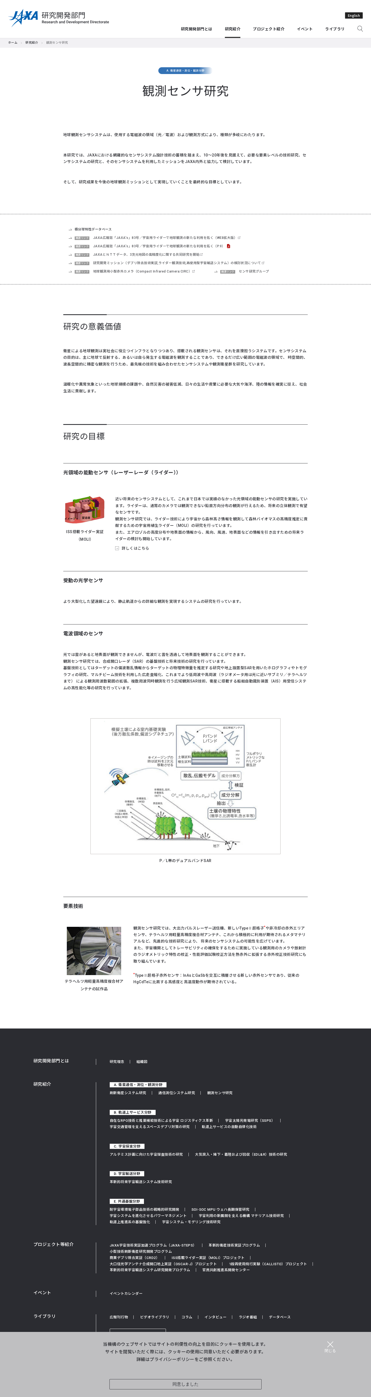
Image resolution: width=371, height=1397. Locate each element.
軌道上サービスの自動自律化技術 (229, 1127)
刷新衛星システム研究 (128, 1093)
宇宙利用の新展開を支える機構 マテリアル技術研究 (241, 1215)
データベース (280, 1317)
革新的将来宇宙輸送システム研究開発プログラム (150, 1270)
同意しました (185, 1384)
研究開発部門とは (51, 1060)
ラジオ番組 (248, 1317)
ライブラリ (44, 1316)
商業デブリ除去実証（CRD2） (134, 1258)
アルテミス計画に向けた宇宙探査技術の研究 (146, 1154)
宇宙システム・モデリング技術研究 (191, 1222)
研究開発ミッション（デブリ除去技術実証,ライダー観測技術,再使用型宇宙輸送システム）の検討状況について (177, 263)
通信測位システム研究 (176, 1093)
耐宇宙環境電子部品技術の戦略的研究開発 (144, 1209)
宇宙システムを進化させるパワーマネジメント (148, 1215)
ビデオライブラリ (154, 1317)
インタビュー (216, 1317)
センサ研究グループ (254, 271)
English (354, 15)
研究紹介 (32, 42)
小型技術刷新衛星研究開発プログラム (141, 1251)
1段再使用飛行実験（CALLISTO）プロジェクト (268, 1264)
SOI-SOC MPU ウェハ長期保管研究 (220, 1209)
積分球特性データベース (93, 229)
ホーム (12, 42)
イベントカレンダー (126, 1293)
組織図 (141, 1061)
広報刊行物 (119, 1317)
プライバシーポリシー (172, 1359)
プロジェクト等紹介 (53, 1244)
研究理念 (117, 1061)
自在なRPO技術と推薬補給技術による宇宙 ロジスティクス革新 (161, 1120)
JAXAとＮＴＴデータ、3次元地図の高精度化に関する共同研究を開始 (146, 255)
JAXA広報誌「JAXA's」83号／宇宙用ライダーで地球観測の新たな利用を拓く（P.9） (159, 246)
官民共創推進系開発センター (226, 1270)
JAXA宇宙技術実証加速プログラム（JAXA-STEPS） (153, 1245)
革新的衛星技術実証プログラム (234, 1245)
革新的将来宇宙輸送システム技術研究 (141, 1182)
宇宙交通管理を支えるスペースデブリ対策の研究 (150, 1127)
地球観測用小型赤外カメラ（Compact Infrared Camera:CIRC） (142, 271)
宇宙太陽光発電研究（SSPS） (250, 1120)
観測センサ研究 (220, 1093)
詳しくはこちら (135, 548)
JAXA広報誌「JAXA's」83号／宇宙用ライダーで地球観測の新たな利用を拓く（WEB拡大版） (165, 238)
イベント (42, 1292)
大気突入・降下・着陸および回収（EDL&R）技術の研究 (241, 1154)
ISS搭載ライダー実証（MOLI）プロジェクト (208, 1258)
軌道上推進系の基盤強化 (130, 1222)
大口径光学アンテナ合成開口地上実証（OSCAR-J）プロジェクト (163, 1264)
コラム (186, 1317)
